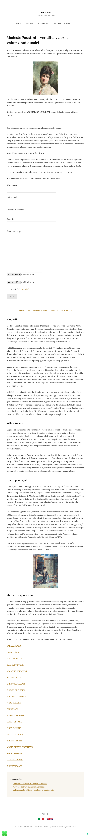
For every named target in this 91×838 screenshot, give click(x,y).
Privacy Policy (25, 289)
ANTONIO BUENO (14, 677)
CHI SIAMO (29, 23)
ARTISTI (57, 23)
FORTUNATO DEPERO (16, 696)
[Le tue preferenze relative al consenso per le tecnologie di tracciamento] (87, 834)
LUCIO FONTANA (14, 722)
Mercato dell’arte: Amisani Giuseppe (29, 787)
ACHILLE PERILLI (14, 741)
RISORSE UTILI (44, 23)
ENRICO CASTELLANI (16, 684)
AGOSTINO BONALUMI (17, 671)
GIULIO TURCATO (14, 766)
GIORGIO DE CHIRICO (16, 690)
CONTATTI (68, 23)
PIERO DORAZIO (14, 703)
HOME (18, 23)
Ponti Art (45, 12)
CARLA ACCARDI (14, 646)
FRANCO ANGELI (14, 652)
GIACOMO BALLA (14, 658)
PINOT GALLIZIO (14, 728)
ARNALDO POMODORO (17, 753)
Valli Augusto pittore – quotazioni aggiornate (33, 790)
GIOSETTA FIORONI (15, 715)
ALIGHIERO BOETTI (15, 665)
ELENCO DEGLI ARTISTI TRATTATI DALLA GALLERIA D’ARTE (45, 310)
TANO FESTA (12, 709)
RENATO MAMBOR (15, 734)
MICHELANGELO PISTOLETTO (20, 747)
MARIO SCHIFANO (15, 760)
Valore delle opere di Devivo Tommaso (30, 783)
